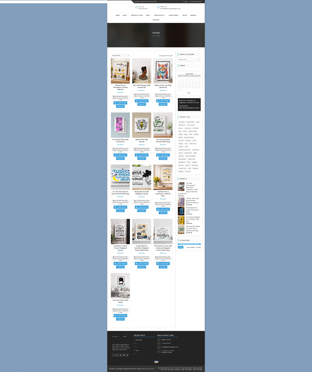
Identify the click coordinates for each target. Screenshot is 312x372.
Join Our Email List (175, 368)
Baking (180, 134)
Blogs (185, 15)
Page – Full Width (197, 369)
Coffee (194, 140)
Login (186, 1)
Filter (180, 247)
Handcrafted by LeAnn (184, 150)
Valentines (195, 168)
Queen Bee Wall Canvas (142, 141)
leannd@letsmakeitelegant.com (170, 347)
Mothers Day (191, 159)
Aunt (180, 131)
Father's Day (192, 143)
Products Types (137, 15)
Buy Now (156, 20)
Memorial (181, 156)
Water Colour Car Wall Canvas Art (163, 86)
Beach (186, 134)
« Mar (189, 93)
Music (188, 162)
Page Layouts (159, 15)
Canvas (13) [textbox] (189, 59)
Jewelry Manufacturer (163, 368)
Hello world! (139, 340)
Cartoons (181, 140)
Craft (186, 143)
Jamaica (181, 153)
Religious (194, 162)
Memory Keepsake (191, 156)
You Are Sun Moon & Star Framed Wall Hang (120, 193)
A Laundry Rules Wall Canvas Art (120, 141)
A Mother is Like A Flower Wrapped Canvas (120, 248)
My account (164, 369)
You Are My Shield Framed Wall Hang (163, 141)
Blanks (180, 137)
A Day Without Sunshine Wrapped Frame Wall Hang (141, 248)
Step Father (195, 165)
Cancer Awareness (189, 137)
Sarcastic (181, 165)
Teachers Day (182, 168)
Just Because (188, 153)
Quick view (120, 106)
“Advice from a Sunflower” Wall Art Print (163, 194)
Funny (186, 146)
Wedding (181, 171)
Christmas (188, 140)
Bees (190, 134)
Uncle (189, 168)
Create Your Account (196, 1)
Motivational (182, 162)
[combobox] (189, 59)
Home (117, 15)
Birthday (196, 134)
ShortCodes (173, 15)
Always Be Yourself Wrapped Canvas (141, 193)
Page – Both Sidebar (186, 369)
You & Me (187, 171)
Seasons (187, 165)
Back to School (193, 131)
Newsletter (178, 369)
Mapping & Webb (197, 368)
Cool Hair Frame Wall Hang (120, 301)
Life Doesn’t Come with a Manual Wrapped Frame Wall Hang (163, 248)
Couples (181, 143)
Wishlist (193, 15)
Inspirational (195, 150)
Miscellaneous (182, 159)
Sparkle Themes (149, 369)
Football (181, 146)
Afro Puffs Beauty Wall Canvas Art (141, 86)
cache (137, 350)
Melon (195, 153)
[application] (189, 104)
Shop (124, 15)
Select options (122, 103)
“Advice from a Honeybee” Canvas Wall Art (120, 87)
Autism (185, 131)
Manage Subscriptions (186, 368)
